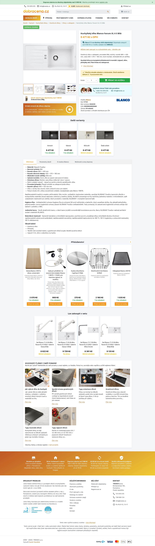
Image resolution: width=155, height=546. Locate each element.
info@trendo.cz (43, 6)
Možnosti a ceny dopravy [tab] (83, 162)
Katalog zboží (31, 18)
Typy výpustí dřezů (59, 428)
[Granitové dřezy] (118, 378)
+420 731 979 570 (102, 91)
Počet (83, 80)
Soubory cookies (75, 500)
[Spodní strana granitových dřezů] (64, 378)
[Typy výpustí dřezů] (64, 416)
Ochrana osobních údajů (78, 497)
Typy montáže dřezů (33, 428)
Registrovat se (96, 489)
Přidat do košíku (115, 80)
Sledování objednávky (98, 484)
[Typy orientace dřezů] (91, 378)
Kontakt (125, 18)
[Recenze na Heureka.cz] (48, 511)
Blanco (88, 100)
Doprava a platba (84, 18)
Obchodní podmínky (76, 487)
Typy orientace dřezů (87, 389)
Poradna (99, 18)
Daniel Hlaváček (34, 542)
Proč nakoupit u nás (64, 18)
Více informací (88, 66)
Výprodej (47, 18)
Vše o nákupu (112, 18)
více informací (90, 522)
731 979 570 (29, 6)
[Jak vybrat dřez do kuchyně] (37, 378)
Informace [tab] (29, 162)
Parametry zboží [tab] (45, 162)
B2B (71, 508)
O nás (71, 489)
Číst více (28, 402)
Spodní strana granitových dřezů (62, 390)
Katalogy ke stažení (76, 495)
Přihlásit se (95, 487)
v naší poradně (53, 445)
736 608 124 (120, 497)
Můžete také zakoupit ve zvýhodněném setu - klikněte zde (101, 49)
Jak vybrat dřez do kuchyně (36, 389)
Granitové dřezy (112, 389)
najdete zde (103, 2)
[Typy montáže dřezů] (37, 416)
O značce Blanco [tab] (63, 162)
